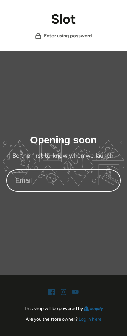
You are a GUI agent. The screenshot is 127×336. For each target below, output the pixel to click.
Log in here (90, 319)
